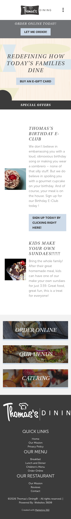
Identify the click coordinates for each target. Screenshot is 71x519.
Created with (36, 510)
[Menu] (63, 10)
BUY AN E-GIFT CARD (35, 81)
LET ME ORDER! (35, 32)
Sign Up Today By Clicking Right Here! (46, 222)
